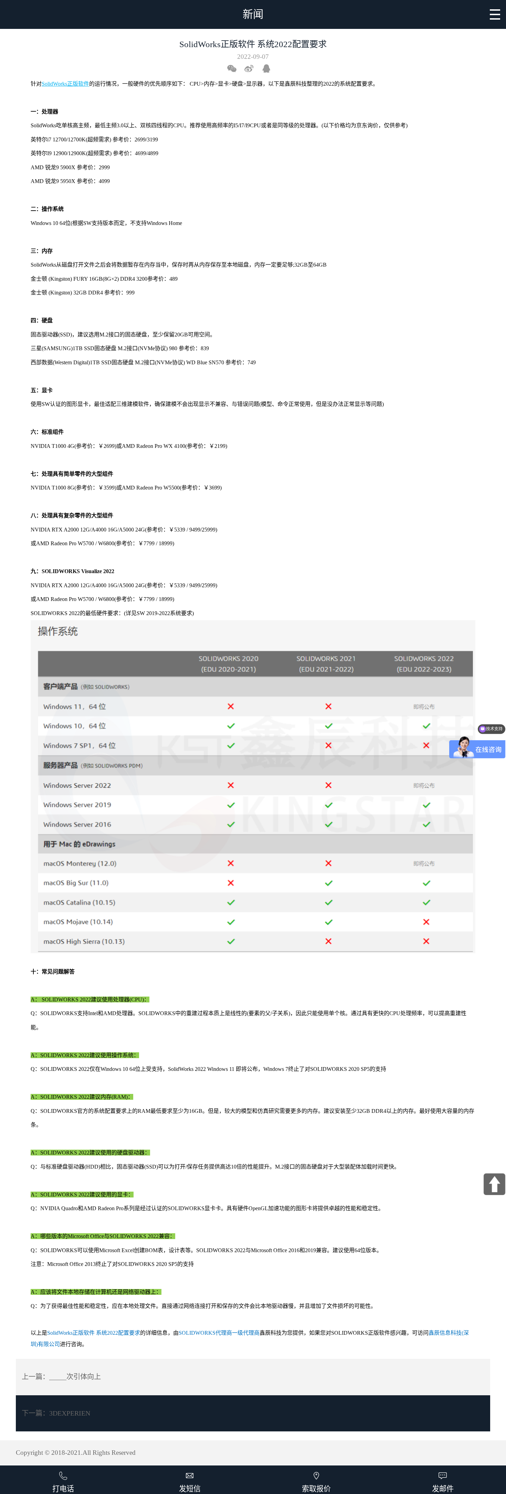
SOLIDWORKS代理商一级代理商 (219, 1333)
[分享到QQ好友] (269, 68)
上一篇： (61, 1376)
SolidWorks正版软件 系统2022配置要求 (93, 1333)
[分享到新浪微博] (252, 68)
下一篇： (56, 1413)
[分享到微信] (234, 68)
